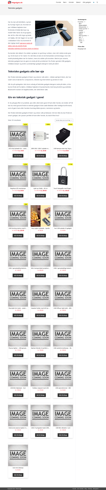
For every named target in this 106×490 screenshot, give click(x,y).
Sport (80, 39)
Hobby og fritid (83, 28)
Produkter (80, 22)
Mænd (78, 2)
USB (81, 42)
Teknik (80, 41)
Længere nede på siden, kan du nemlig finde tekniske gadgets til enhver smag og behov (23, 45)
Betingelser (96, 488)
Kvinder (71, 2)
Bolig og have (82, 27)
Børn (64, 2)
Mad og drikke (83, 35)
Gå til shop (18, 156)
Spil (80, 37)
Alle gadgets (87, 2)
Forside (58, 2)
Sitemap (90, 488)
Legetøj (81, 32)
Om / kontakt (80, 488)
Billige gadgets (83, 25)
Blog (86, 488)
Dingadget (81, 49)
